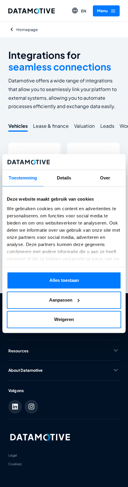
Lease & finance (51, 126)
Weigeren (64, 319)
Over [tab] (105, 177)
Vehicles (18, 126)
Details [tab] (64, 177)
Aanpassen (60, 299)
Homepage (27, 29)
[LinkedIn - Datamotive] (15, 407)
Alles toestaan (64, 280)
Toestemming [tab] (23, 177)
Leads (107, 126)
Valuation (84, 126)
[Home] (31, 10)
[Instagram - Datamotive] (31, 407)
